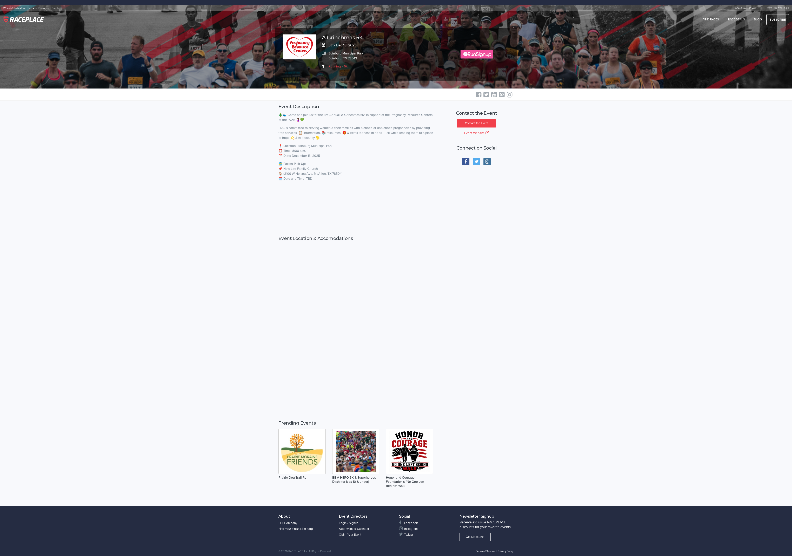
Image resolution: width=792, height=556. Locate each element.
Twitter (408, 534)
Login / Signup (348, 523)
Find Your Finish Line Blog (295, 529)
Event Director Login (777, 8)
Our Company (287, 523)
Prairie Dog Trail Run (293, 478)
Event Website (475, 133)
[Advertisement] (355, 212)
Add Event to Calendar (354, 529)
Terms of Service (485, 551)
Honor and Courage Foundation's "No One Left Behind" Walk (405, 482)
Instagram (411, 529)
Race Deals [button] (736, 19)
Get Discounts (475, 537)
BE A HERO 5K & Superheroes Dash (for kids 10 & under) (354, 480)
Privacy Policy (506, 551)
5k (346, 66)
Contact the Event (476, 123)
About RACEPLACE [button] (746, 8)
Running (335, 66)
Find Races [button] (711, 19)
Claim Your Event (350, 534)
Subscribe (778, 19)
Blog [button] (758, 19)
